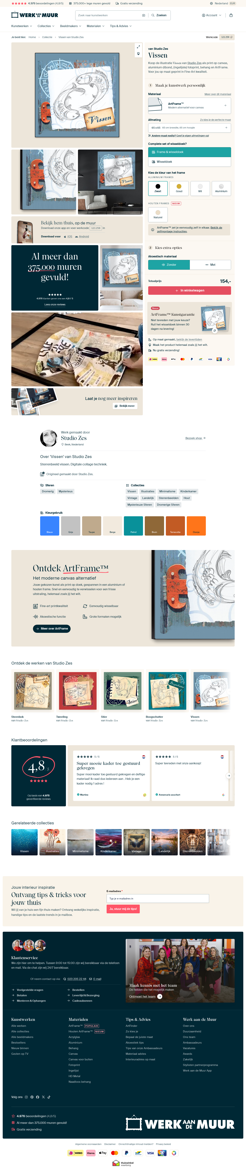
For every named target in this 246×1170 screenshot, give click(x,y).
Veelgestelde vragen (30, 990)
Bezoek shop (194, 438)
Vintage (132, 498)
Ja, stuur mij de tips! (123, 908)
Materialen (94, 26)
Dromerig (48, 491)
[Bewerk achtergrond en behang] (138, 54)
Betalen (22, 995)
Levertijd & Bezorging (85, 995)
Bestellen (78, 990)
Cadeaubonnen (82, 1001)
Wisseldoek (164, 162)
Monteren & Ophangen (31, 1001)
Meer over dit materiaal (218, 94)
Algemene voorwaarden (88, 1144)
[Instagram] (26, 1097)
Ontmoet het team (142, 996)
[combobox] (107, 15)
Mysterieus (66, 491)
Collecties (44, 26)
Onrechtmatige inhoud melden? (135, 1144)
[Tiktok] (49, 1097)
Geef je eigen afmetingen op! (180, 135)
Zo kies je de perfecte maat (215, 119)
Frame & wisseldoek (170, 152)
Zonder (171, 265)
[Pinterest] (32, 1097)
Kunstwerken (19, 26)
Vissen (132, 491)
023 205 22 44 (77, 979)
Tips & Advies (119, 26)
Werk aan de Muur (200, 1019)
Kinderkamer (188, 491)
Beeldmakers (69, 26)
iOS (70, 236)
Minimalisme (167, 491)
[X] (43, 1097)
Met (212, 265)
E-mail (97, 979)
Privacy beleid (163, 1144)
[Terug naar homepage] (34, 14)
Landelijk (148, 498)
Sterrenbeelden (169, 498)
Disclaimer (110, 1144)
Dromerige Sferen (168, 505)
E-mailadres (114, 891)
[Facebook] (38, 1097)
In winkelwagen (192, 290)
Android (84, 236)
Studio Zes (161, 49)
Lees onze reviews (54, 304)
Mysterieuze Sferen (140, 505)
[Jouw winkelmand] (231, 15)
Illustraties (147, 491)
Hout (187, 498)
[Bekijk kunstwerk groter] (138, 47)
